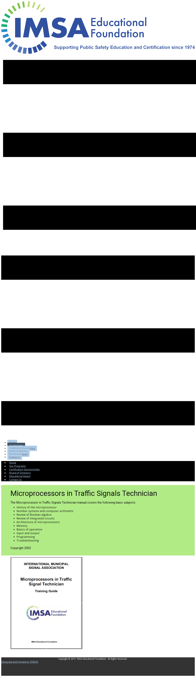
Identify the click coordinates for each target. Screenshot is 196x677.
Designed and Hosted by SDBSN (19, 662)
